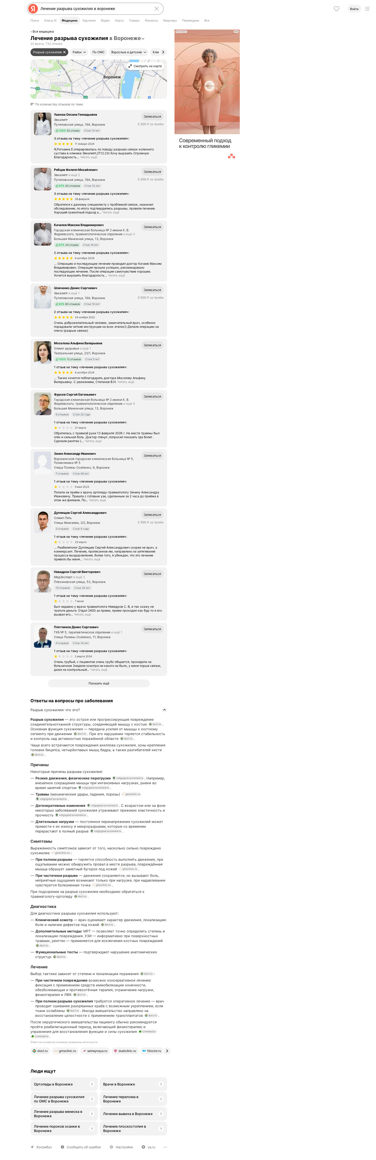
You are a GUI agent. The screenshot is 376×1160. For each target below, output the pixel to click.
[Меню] (367, 8)
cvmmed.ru (149, 1031)
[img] (63, 144)
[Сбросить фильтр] (64, 52)
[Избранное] (336, 8)
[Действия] (166, 32)
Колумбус (44, 1147)
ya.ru (151, 1147)
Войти (354, 9)
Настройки (124, 1147)
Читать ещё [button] (88, 157)
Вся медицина (43, 31)
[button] (58, 104)
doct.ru (157, 724)
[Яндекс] (33, 8)
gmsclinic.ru (133, 794)
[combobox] (94, 8)
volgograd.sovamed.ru (129, 778)
